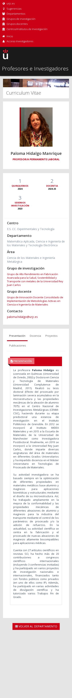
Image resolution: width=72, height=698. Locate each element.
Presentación (17, 335)
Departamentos (16, 13)
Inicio (10, 36)
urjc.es (10, 3)
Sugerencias (13, 8)
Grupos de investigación (21, 19)
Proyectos (51, 335)
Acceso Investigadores (20, 41)
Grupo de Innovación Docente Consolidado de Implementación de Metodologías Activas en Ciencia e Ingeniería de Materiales (35, 300)
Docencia (35, 335)
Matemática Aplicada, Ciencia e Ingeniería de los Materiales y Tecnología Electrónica (36, 243)
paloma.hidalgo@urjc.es (22, 317)
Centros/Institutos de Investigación (27, 29)
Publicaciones (17, 345)
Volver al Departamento (37, 626)
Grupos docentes (17, 24)
